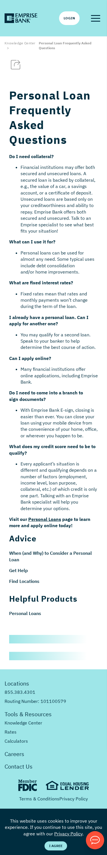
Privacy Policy (73, 799)
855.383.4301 (20, 692)
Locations (17, 683)
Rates (11, 732)
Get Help (18, 570)
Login (69, 18)
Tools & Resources (28, 714)
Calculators (16, 741)
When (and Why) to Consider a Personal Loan (50, 556)
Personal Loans (25, 613)
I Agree (55, 846)
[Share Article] (15, 65)
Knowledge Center (20, 43)
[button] (95, 18)
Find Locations (24, 581)
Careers (14, 754)
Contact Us (19, 766)
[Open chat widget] (95, 840)
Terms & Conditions (39, 799)
